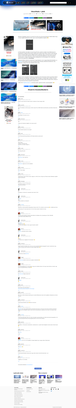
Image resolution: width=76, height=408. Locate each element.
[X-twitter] (54, 389)
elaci (22, 356)
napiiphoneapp (47, 13)
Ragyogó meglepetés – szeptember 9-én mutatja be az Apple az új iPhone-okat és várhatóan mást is (67, 95)
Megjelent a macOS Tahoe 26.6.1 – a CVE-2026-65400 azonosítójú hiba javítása (8, 103)
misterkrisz (27, 253)
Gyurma (20, 231)
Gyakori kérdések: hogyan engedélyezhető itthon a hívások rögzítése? (58, 380)
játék (44, 13)
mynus (22, 306)
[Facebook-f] (51, 389)
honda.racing (21, 273)
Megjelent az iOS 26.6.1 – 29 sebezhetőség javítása (8, 91)
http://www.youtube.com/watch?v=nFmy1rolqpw (26, 288)
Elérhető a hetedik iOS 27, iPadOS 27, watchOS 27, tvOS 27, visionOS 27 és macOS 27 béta (66, 119)
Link (18, 110)
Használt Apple (33, 2)
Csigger (20, 280)
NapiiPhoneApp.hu (27, 82)
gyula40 (20, 308)
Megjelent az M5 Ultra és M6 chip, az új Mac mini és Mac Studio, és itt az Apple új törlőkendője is (67, 107)
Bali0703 (20, 340)
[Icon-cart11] (68, 3)
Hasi (19, 170)
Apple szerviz (40, 2)
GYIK (28, 2)
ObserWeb (20, 61)
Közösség (23, 2)
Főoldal (18, 2)
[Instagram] (56, 389)
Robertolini (20, 157)
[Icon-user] (70, 3)
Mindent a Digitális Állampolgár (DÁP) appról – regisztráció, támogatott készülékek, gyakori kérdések (42, 381)
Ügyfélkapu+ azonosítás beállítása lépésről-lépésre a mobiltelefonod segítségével (50, 381)
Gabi (22, 112)
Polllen (20, 198)
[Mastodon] (58, 389)
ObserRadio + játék (38, 11)
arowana (22, 204)
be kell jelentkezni (30, 364)
